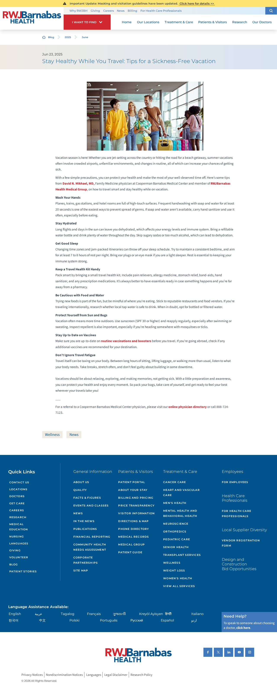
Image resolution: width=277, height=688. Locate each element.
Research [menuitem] (239, 22)
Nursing (16, 536)
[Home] (32, 18)
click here (243, 627)
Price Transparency (136, 505)
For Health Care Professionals (161, 10)
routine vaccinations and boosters (126, 341)
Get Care (17, 503)
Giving (95, 10)
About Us (81, 482)
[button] (271, 11)
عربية (38, 614)
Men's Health (174, 503)
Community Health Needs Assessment (89, 547)
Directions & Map (133, 521)
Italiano (197, 614)
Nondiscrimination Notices (64, 674)
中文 (42, 620)
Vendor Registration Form (241, 543)
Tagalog (67, 614)
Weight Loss (174, 570)
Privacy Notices (32, 674)
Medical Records (133, 536)
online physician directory (187, 406)
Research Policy (141, 674)
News (120, 10)
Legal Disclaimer (115, 674)
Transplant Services (182, 555)
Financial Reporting (91, 536)
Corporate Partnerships (85, 560)
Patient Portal (131, 482)
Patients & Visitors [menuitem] (212, 22)
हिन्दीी (168, 614)
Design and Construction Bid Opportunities (239, 564)
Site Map (80, 570)
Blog (51, 37)
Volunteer (18, 557)
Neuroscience (175, 523)
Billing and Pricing (135, 497)
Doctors (17, 496)
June (85, 37)
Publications (85, 529)
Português (109, 620)
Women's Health (177, 578)
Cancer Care (174, 482)
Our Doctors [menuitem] (262, 22)
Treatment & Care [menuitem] (179, 22)
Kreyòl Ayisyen (151, 614)
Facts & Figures (87, 497)
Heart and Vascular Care (181, 492)
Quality (80, 490)
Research (18, 517)
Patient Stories (23, 571)
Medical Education (18, 526)
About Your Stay (132, 490)
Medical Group (131, 544)
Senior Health (176, 547)
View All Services (179, 586)
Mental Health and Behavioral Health (180, 513)
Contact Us (19, 482)
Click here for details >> (197, 3)
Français (94, 614)
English (15, 614)
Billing (132, 10)
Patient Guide (130, 552)
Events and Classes (91, 505)
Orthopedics (174, 531)
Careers (108, 10)
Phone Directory (133, 529)
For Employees (235, 482)
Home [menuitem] (127, 22)
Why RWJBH (78, 10)
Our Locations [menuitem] (148, 22)
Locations (18, 489)
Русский (136, 620)
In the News (84, 521)
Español (167, 620)
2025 (68, 37)
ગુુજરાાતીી (119, 614)
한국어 (13, 620)
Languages (19, 543)
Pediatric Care (176, 539)
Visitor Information (136, 513)
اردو (194, 620)
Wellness (52, 434)
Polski (74, 620)
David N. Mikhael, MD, (79, 183)
